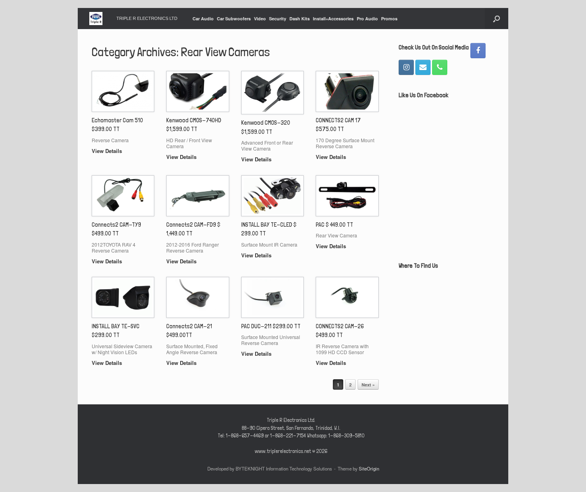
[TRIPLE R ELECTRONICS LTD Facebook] (478, 50)
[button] (496, 18)
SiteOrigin (369, 468)
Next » (368, 385)
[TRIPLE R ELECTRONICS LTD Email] (423, 67)
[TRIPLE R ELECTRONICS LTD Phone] (439, 67)
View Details (108, 151)
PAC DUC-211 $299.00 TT (271, 326)
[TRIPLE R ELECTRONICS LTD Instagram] (406, 67)
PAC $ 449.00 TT (334, 224)
